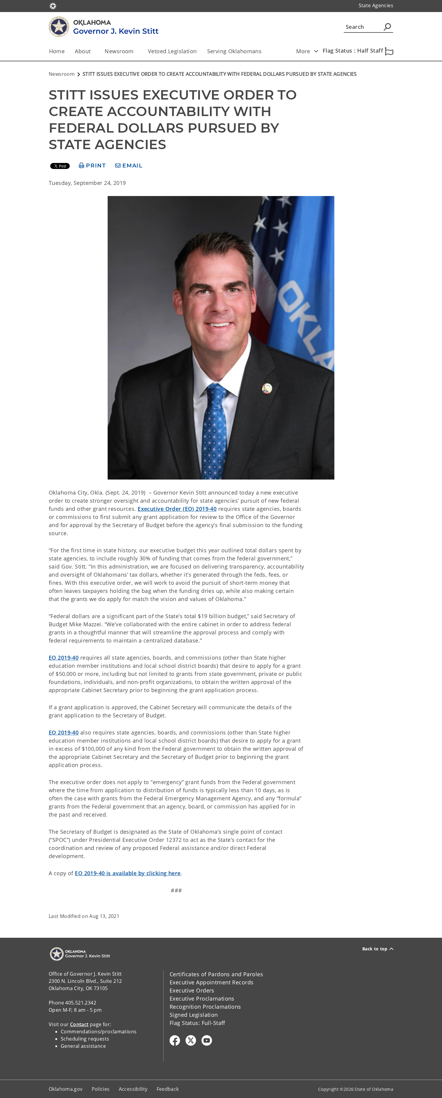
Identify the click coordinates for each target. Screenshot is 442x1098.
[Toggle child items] (316, 51)
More (303, 51)
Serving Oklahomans (234, 51)
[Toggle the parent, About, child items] (92, 51)
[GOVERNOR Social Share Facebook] (175, 1040)
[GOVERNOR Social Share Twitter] (191, 1040)
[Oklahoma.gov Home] (53, 5)
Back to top (375, 949)
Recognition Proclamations (205, 1006)
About (83, 51)
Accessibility (133, 1089)
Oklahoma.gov (66, 1089)
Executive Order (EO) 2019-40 (177, 508)
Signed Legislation (194, 1014)
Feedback (168, 1089)
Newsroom (119, 51)
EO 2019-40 (63, 657)
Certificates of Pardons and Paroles (216, 974)
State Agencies (376, 5)
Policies (101, 1089)
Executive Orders (192, 990)
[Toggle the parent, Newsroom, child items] (136, 51)
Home (57, 51)
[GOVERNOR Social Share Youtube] (206, 1040)
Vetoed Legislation (172, 51)
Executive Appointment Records (211, 982)
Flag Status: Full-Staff (197, 1022)
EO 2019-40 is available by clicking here (127, 873)
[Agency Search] (387, 27)
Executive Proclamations (202, 998)
